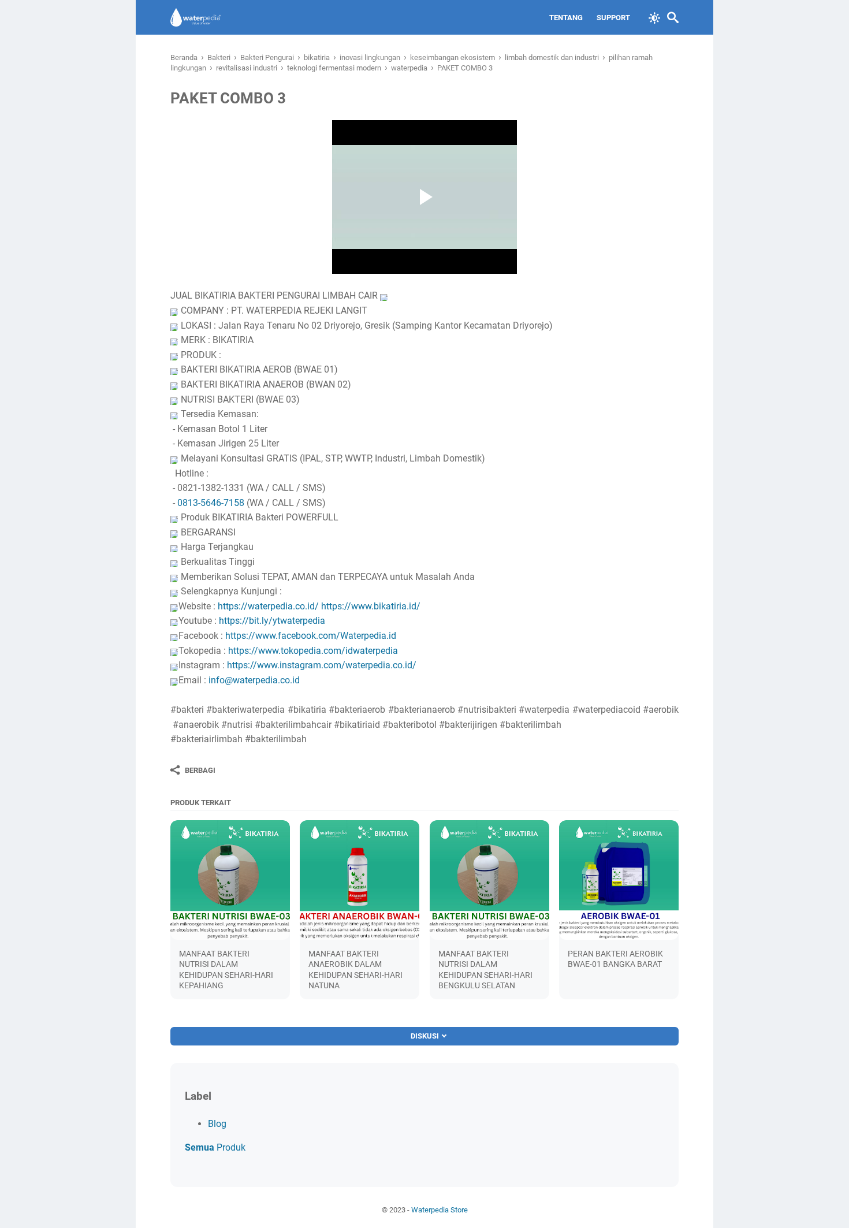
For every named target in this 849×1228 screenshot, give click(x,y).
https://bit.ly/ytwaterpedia (272, 620)
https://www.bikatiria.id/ (370, 606)
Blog (217, 1123)
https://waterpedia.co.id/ (268, 606)
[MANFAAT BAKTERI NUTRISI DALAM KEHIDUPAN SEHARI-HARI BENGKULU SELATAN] (489, 880)
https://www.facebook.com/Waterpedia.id (310, 635)
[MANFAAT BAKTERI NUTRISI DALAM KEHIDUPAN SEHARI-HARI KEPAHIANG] (230, 880)
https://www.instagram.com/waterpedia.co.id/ (321, 665)
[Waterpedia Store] (195, 17)
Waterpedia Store (439, 1209)
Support (613, 17)
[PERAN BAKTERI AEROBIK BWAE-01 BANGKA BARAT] (619, 880)
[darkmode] (654, 17)
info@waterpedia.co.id (254, 680)
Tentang (566, 17)
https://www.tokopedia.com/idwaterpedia (313, 650)
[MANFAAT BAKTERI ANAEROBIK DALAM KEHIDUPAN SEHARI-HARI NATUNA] (359, 880)
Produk (215, 1147)
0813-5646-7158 (210, 502)
